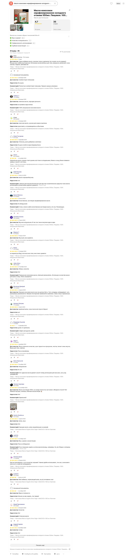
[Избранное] (111, 3)
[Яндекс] (11, 3)
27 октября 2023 (22, 266)
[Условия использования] (69, 36)
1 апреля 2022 (21, 418)
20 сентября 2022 (22, 387)
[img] (14, 59)
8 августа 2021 (22, 477)
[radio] (11, 71)
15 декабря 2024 (22, 139)
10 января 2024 (22, 251)
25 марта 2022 (22, 460)
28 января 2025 (22, 99)
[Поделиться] (69, 10)
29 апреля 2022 (22, 507)
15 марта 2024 (22, 235)
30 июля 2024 (21, 198)
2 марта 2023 (21, 307)
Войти (118, 3)
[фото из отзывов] (13, 406)
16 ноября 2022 (22, 364)
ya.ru (58, 554)
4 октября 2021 (22, 438)
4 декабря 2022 (22, 344)
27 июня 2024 (21, 220)
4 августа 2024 (22, 175)
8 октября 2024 (22, 527)
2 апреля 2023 (22, 290)
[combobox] (33, 3)
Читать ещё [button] (42, 185)
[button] (13, 27)
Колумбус (15, 554)
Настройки (47, 554)
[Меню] (123, 3)
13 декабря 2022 (22, 325)
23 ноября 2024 (22, 158)
